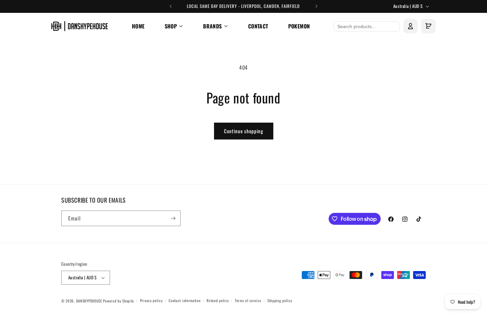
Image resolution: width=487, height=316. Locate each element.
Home (138, 26)
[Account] (410, 26)
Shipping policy (279, 300)
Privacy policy (151, 300)
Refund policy (218, 300)
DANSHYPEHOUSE (89, 300)
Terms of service (248, 300)
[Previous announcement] (170, 6)
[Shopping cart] (428, 26)
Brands (212, 26)
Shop (171, 26)
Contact (258, 26)
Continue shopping (243, 131)
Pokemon (299, 26)
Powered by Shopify (118, 300)
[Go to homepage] (79, 26)
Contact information (184, 300)
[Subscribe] (173, 218)
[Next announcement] (316, 6)
